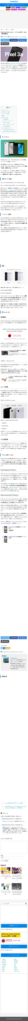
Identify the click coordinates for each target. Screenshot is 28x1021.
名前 (2, 855)
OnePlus (4, 960)
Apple (3, 967)
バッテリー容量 (5, 113)
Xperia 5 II (18, 7)
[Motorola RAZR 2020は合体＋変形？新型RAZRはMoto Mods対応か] (17, 886)
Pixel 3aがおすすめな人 (9, 129)
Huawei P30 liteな (13, 487)
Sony (15, 966)
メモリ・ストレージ (8, 120)
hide (10, 107)
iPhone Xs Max (12, 190)
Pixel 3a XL (18, 63)
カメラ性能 (6, 122)
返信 (21, 818)
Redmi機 (8, 9)
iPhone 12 (8, 7)
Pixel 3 (10, 65)
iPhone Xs (22, 188)
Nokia (3, 971)
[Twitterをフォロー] (2, 648)
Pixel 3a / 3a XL (15, 36)
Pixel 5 (13, 7)
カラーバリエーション (8, 124)
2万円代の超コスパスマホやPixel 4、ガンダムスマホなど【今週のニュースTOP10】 (15, 807)
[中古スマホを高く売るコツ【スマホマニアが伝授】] (6, 886)
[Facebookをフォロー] (4, 648)
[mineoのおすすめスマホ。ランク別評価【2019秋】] (6, 870)
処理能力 (5, 119)
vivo (15, 964)
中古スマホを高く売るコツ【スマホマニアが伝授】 (6, 893)
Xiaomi (3, 959)
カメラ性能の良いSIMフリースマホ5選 (14, 803)
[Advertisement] (14, 19)
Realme (16, 962)
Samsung (4, 964)
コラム (20, 36)
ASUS (15, 967)
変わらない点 (4, 117)
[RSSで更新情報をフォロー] (9, 648)
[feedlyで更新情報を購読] (7, 648)
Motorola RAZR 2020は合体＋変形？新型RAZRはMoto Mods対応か (17, 893)
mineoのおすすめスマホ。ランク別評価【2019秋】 (6, 877)
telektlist (14, 1)
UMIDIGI (16, 960)
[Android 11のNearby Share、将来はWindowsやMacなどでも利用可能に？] (17, 870)
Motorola (16, 969)
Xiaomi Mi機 (24, 7)
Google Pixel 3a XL (14, 651)
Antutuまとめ (14, 9)
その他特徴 (6, 126)
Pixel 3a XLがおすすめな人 (9, 131)
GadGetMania (13, 658)
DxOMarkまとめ (21, 9)
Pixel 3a (13, 63)
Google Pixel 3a (5, 651)
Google (24, 36)
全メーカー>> (17, 971)
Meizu (3, 969)
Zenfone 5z (23, 299)
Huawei (4, 962)
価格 (2, 115)
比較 (10, 36)
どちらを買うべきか (6, 128)
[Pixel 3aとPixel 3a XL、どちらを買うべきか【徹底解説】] (22, 40)
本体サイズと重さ (5, 112)
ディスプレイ (4, 110)
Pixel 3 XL (15, 65)
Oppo (15, 959)
